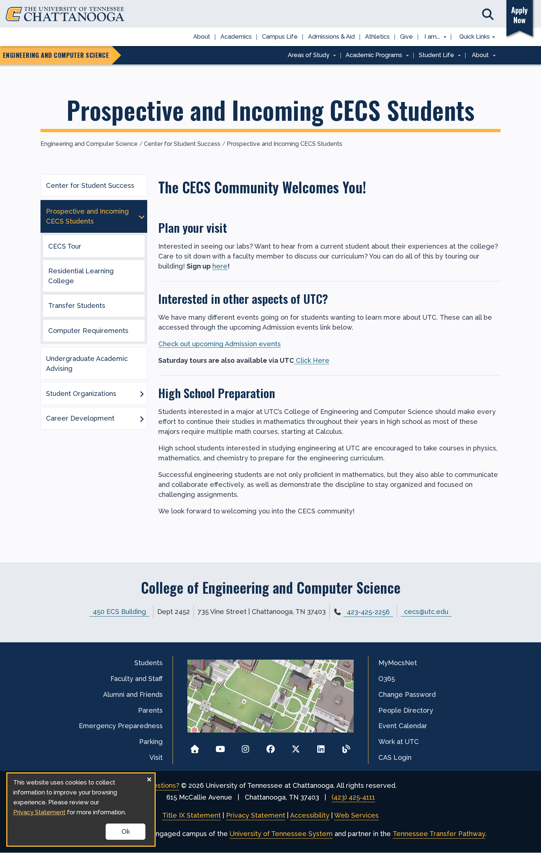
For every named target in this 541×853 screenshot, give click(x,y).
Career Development (80, 418)
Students (148, 663)
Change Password (407, 694)
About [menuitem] (201, 36)
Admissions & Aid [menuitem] (331, 36)
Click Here (311, 360)
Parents (150, 710)
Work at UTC (398, 741)
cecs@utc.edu (426, 611)
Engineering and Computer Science (89, 143)
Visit (156, 757)
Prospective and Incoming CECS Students (284, 143)
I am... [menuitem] (430, 37)
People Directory (405, 710)
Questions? (161, 785)
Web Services (356, 815)
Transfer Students (76, 305)
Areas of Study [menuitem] (306, 56)
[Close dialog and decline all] (149, 778)
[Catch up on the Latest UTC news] (346, 747)
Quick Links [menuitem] (472, 37)
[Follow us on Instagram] (245, 747)
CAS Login (394, 757)
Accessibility (309, 815)
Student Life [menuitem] (434, 56)
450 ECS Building (119, 611)
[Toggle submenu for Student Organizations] (141, 393)
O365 (386, 678)
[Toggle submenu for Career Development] (141, 418)
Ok (125, 831)
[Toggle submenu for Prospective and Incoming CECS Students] (141, 216)
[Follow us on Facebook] (271, 747)
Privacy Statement (255, 815)
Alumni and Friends (133, 694)
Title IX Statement (191, 815)
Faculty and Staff (136, 678)
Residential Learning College (81, 276)
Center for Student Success (182, 143)
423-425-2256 (368, 612)
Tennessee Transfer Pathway (439, 834)
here (219, 266)
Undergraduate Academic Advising (87, 363)
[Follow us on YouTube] (220, 747)
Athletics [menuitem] (377, 36)
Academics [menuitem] (236, 36)
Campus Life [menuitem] (280, 36)
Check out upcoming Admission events (219, 344)
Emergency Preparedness (121, 726)
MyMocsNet (397, 663)
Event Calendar (402, 726)
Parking (151, 741)
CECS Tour (64, 246)
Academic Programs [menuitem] (372, 56)
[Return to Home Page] (195, 747)
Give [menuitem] (406, 36)
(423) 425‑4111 (353, 797)
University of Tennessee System (281, 834)
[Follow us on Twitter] (296, 747)
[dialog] (81, 809)
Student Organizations (81, 393)
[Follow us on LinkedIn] (321, 747)
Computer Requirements (88, 330)
